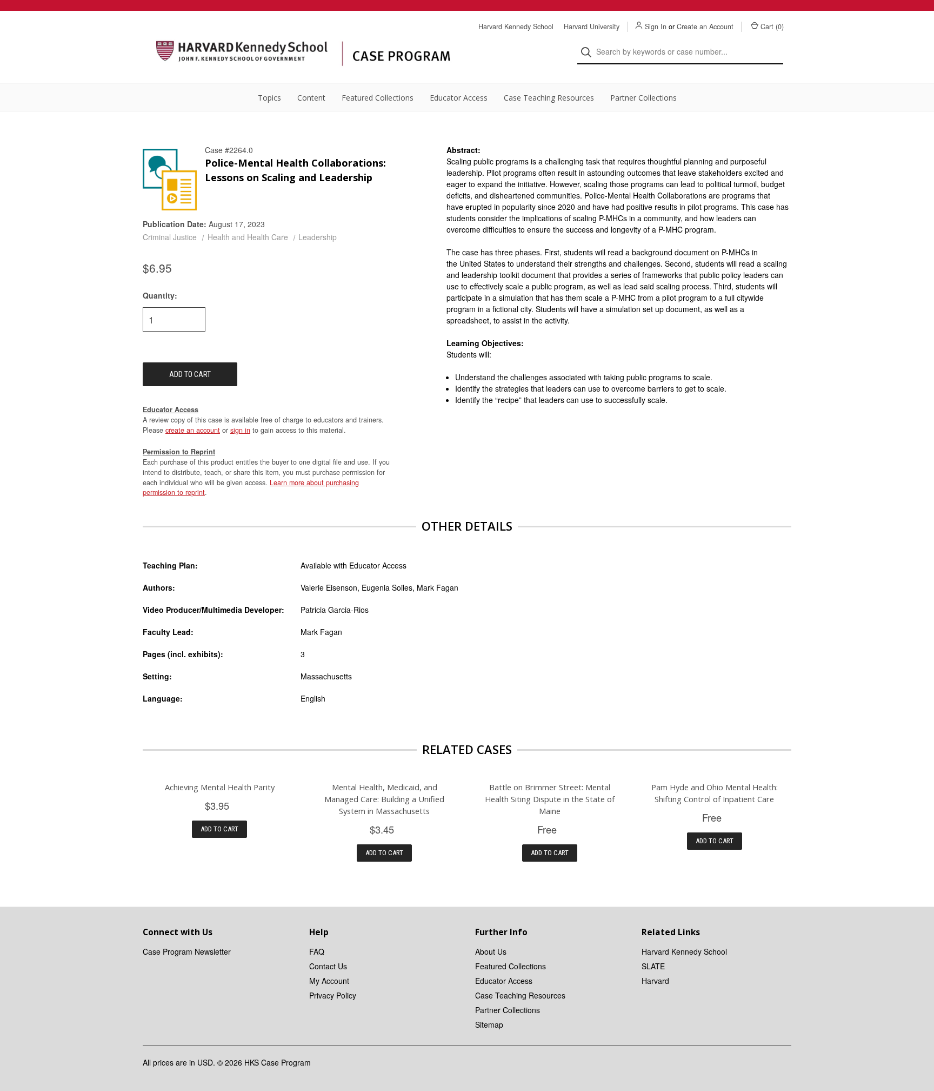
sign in (240, 430)
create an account (192, 430)
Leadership (317, 237)
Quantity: (160, 295)
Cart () (772, 26)
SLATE (653, 966)
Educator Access (459, 97)
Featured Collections (377, 97)
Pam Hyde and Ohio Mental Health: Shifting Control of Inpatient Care (714, 793)
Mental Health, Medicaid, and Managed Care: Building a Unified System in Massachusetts (384, 799)
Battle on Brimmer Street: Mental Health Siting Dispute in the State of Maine (550, 799)
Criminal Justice (170, 237)
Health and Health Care (248, 237)
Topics (269, 97)
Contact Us (328, 966)
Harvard (655, 980)
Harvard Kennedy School (515, 26)
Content (311, 97)
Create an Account (705, 26)
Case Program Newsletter (187, 951)
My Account (329, 980)
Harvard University (591, 26)
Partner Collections (643, 97)
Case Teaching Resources (549, 97)
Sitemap (489, 1024)
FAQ (316, 951)
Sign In (655, 26)
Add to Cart (219, 829)
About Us (490, 951)
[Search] (589, 52)
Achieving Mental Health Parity (220, 787)
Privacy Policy (332, 995)
